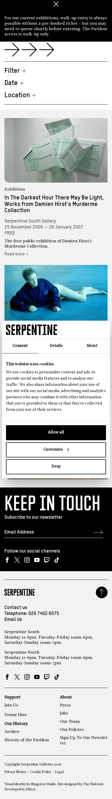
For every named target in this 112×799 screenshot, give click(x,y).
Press (65, 705)
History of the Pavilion (26, 740)
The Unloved (93, 784)
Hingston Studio (43, 784)
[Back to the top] (102, 592)
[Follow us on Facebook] (7, 560)
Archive (12, 732)
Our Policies (72, 730)
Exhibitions (15, 189)
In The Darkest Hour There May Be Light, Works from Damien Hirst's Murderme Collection (54, 204)
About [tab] (91, 346)
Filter (12, 71)
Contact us (15, 607)
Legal (59, 772)
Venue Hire (15, 715)
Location (17, 95)
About (66, 697)
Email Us (13, 619)
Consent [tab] (20, 346)
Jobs (64, 713)
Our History (16, 724)
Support (12, 697)
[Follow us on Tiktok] (56, 560)
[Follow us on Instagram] (27, 560)
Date (11, 83)
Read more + (16, 254)
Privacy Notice (15, 772)
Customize (53, 450)
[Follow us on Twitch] (46, 560)
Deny (56, 467)
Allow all (56, 432)
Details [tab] (56, 346)
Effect (30, 789)
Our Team (70, 722)
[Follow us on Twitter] (17, 560)
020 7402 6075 (43, 613)
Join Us (11, 705)
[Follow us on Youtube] (37, 560)
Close (56, 4)
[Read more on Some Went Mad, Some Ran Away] (56, 297)
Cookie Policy (40, 772)
